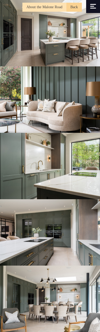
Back (74, 7)
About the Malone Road (44, 7)
